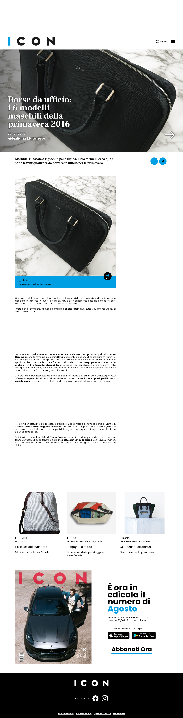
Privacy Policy (66, 713)
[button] (170, 135)
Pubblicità (119, 713)
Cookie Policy (84, 713)
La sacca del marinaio (31, 547)
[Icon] (31, 44)
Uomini (22, 538)
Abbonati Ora (131, 649)
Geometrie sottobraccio (137, 547)
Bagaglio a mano (79, 547)
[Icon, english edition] (161, 41)
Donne (126, 538)
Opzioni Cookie (102, 713)
